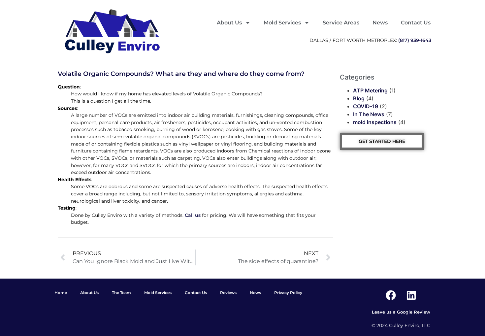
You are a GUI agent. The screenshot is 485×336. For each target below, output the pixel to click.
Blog (359, 98)
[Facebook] (390, 295)
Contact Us (416, 22)
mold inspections (375, 122)
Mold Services (282, 22)
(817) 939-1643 (414, 40)
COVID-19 (365, 106)
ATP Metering (370, 90)
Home (60, 292)
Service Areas (341, 22)
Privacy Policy (288, 292)
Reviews (228, 292)
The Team (121, 292)
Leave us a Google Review (401, 312)
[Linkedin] (411, 295)
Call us (193, 215)
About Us (229, 22)
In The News (368, 114)
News (380, 22)
